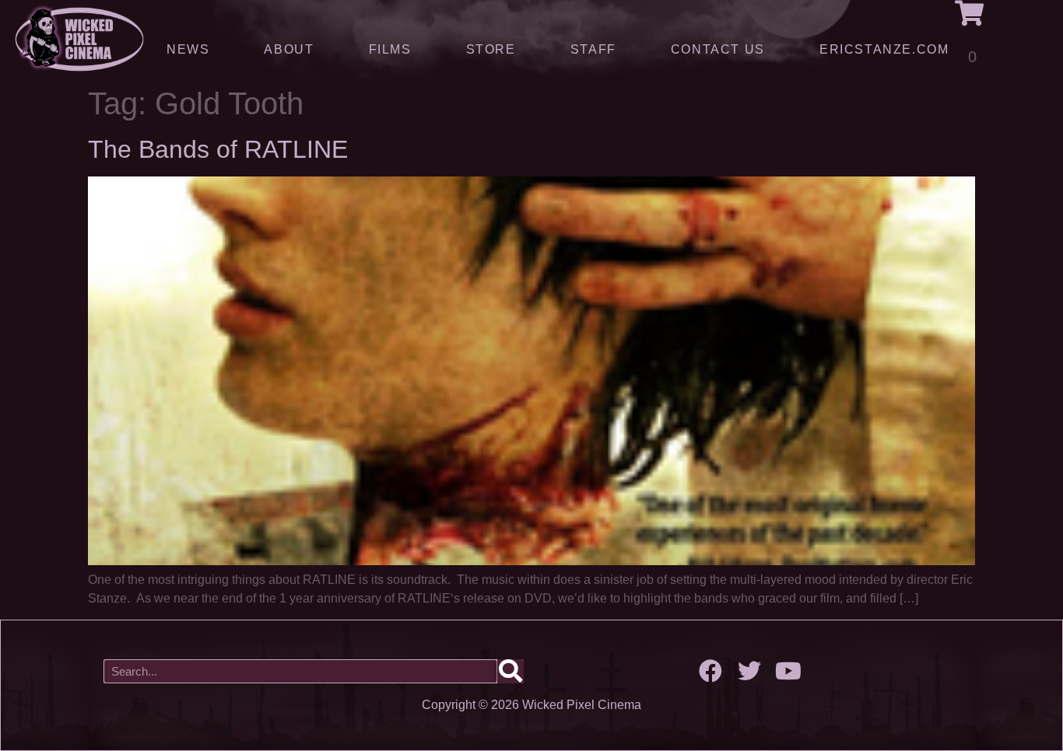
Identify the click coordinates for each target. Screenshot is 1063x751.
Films (390, 49)
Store (491, 49)
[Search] (510, 671)
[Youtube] (788, 671)
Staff (593, 49)
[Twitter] (749, 671)
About (289, 49)
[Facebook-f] (710, 671)
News (188, 49)
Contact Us (718, 49)
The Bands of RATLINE (218, 149)
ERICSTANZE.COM (884, 49)
